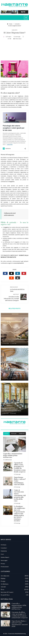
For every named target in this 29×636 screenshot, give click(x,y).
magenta (6, 227)
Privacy (3, 563)
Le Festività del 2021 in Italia (17, 289)
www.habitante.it (19, 263)
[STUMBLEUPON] (11, 278)
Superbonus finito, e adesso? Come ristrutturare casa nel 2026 (20, 623)
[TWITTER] (11, 273)
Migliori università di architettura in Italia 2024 (11, 410)
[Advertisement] (14, 50)
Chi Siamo (3, 544)
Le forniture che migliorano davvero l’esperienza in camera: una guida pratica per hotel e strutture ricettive (19, 514)
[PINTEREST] (23, 273)
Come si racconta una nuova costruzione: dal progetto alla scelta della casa (20, 495)
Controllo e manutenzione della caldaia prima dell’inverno (12, 455)
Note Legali (4, 560)
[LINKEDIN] (17, 273)
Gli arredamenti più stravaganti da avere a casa (14, 340)
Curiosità (14, 30)
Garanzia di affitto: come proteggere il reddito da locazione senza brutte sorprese (20, 467)
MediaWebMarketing (20, 633)
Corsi (2, 554)
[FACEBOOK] (5, 273)
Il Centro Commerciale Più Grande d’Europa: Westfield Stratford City (12, 374)
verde (19, 107)
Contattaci (4, 548)
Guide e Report (5, 557)
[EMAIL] (17, 277)
